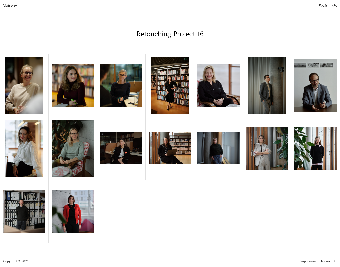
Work (323, 6)
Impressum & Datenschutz (318, 261)
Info (333, 6)
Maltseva (10, 6)
